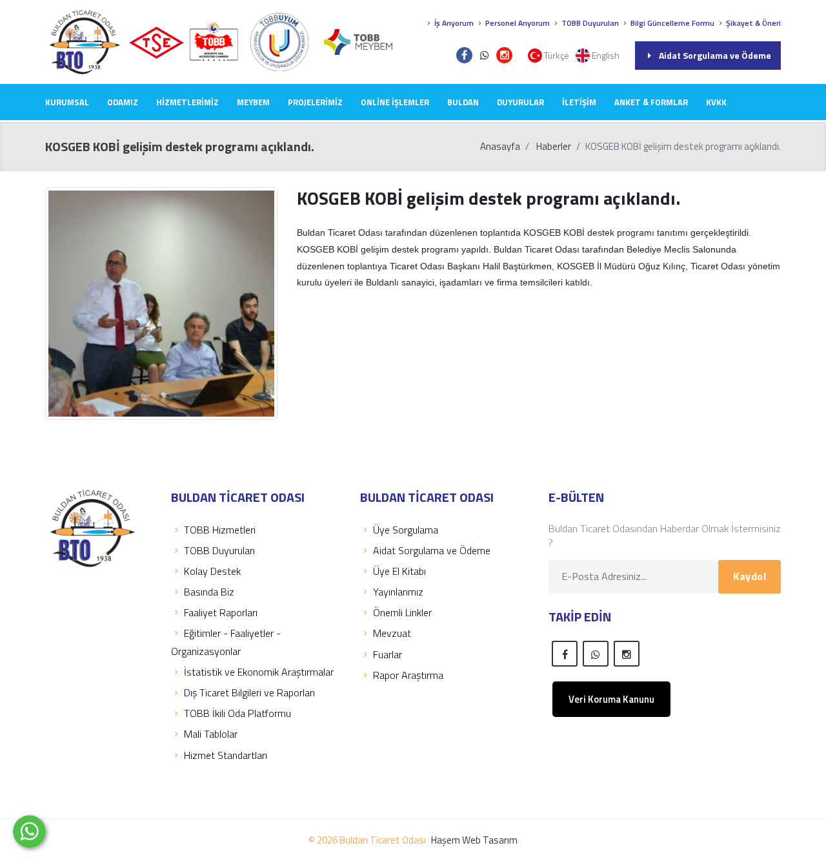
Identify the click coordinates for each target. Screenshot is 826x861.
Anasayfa (500, 146)
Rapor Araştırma (408, 675)
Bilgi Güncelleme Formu (671, 23)
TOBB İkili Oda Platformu (237, 713)
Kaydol (749, 576)
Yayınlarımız (398, 591)
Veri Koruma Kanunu (611, 699)
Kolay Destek (212, 571)
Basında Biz (209, 591)
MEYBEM (253, 102)
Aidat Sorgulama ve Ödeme (715, 55)
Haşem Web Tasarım (474, 840)
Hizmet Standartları (225, 755)
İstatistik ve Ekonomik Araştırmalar (259, 671)
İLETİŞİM (579, 102)
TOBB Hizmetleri (220, 529)
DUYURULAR (520, 102)
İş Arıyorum (453, 23)
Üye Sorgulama (405, 529)
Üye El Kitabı (399, 571)
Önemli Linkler (402, 612)
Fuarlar (387, 654)
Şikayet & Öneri (752, 23)
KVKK (716, 102)
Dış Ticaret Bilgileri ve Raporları (249, 692)
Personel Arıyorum (516, 23)
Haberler (553, 146)
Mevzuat (392, 633)
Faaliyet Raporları (220, 612)
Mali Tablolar (210, 734)
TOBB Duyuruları (589, 23)
